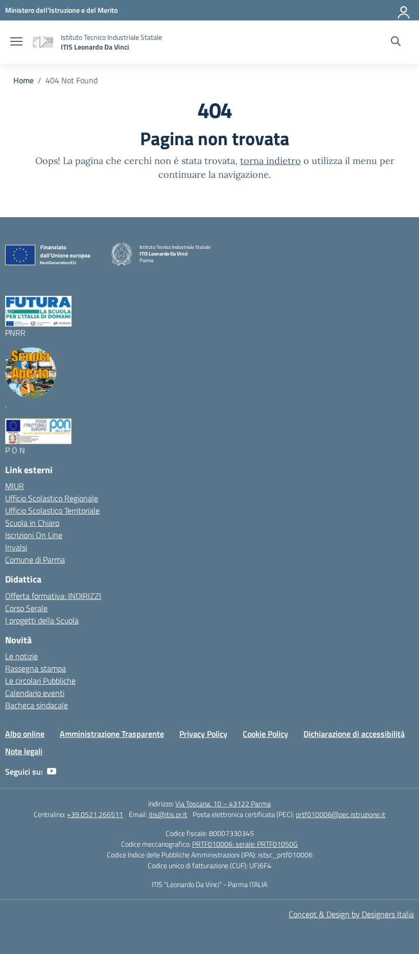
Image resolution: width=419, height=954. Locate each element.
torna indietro (270, 161)
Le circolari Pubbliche (40, 680)
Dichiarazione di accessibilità (354, 734)
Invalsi (16, 547)
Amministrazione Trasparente (112, 734)
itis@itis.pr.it (168, 814)
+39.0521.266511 (95, 814)
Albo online (24, 734)
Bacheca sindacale (36, 705)
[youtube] (51, 771)
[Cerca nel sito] (396, 42)
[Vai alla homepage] (43, 42)
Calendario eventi (34, 693)
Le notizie (21, 656)
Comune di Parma (35, 559)
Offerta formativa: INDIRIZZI (53, 596)
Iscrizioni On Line (33, 535)
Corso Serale (26, 608)
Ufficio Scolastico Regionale (51, 498)
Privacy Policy (203, 734)
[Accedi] (404, 10)
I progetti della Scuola (42, 620)
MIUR (14, 486)
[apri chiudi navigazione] (16, 42)
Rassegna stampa (35, 668)
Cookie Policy (265, 734)
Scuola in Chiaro (32, 523)
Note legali (23, 751)
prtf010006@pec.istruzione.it (340, 814)
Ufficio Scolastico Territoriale (52, 510)
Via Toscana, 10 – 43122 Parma (223, 803)
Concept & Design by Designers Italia (351, 914)
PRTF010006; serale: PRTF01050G (245, 844)
